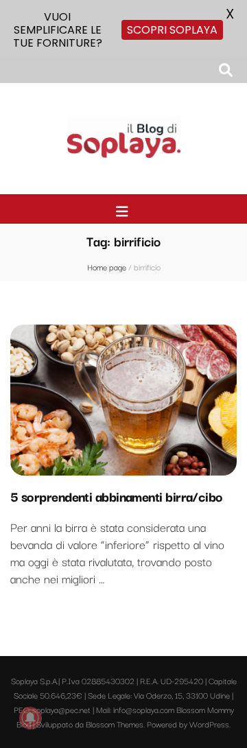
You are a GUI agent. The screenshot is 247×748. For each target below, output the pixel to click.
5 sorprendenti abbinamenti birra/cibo (116, 496)
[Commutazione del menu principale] (124, 211)
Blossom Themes (114, 723)
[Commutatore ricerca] (226, 69)
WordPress (209, 723)
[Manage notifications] (30, 718)
